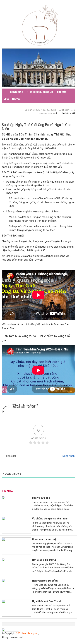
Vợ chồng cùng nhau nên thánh (50, 518)
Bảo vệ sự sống (41, 497)
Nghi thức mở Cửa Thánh (46, 601)
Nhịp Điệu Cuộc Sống (40, 92)
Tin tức (61, 92)
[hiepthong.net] (40, 24)
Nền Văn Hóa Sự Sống (45, 580)
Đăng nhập (68, 455)
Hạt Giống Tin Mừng (44, 560)
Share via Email (47, 113)
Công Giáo (16, 92)
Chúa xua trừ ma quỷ (44, 539)
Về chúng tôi (12, 99)
